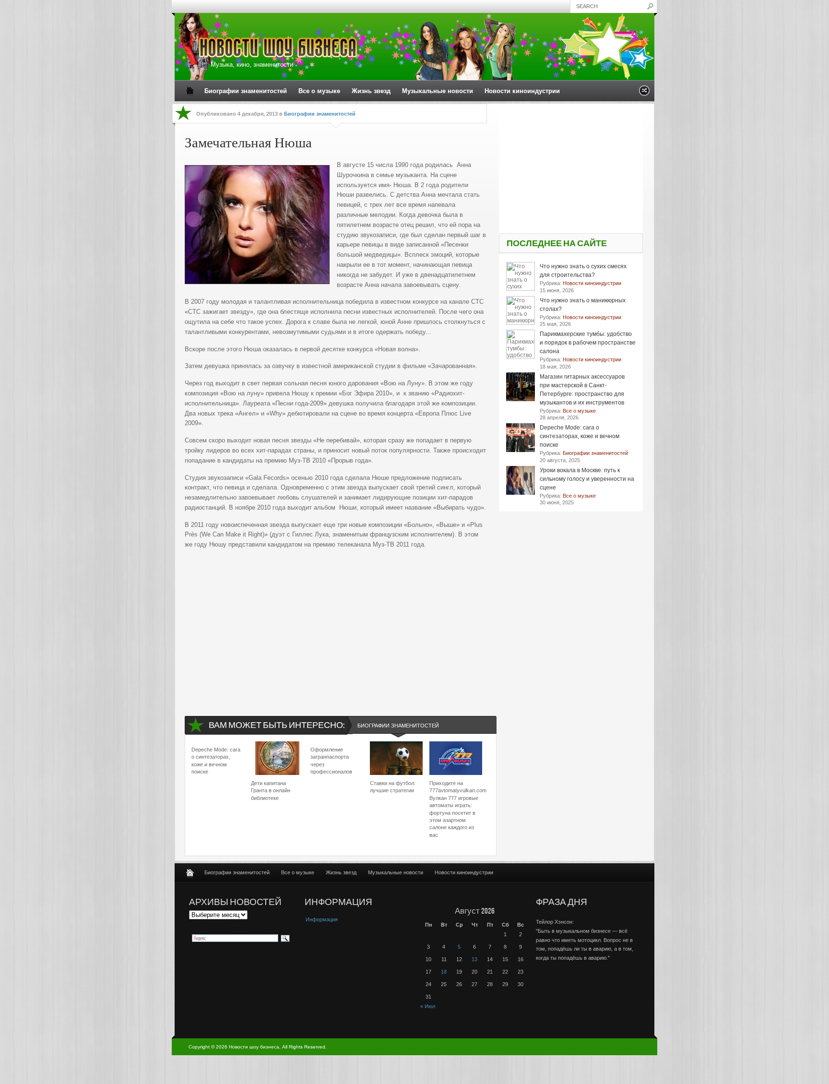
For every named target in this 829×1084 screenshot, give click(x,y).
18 (444, 972)
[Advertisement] (336, 624)
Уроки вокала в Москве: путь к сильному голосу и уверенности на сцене (587, 479)
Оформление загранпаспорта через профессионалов (331, 760)
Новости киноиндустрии (522, 91)
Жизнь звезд (371, 91)
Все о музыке (319, 91)
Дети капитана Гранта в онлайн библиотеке (270, 790)
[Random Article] (644, 93)
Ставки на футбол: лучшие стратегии (392, 786)
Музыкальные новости (437, 91)
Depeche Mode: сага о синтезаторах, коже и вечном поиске (215, 760)
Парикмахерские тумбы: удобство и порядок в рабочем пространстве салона (588, 343)
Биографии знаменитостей (245, 91)
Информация (322, 919)
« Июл (427, 1006)
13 (474, 959)
